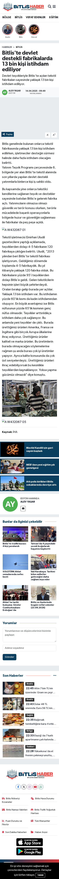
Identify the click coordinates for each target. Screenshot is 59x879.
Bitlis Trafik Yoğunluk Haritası (43, 811)
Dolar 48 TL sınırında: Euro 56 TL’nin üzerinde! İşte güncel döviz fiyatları (38, 706)
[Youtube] (35, 786)
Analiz (30, 684)
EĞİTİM (53, 17)
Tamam (40, 875)
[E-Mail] (23, 508)
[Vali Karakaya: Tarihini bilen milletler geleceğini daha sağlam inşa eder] (43, 562)
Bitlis (19, 47)
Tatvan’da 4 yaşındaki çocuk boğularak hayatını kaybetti (43, 546)
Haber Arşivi (41, 832)
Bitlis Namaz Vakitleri (16, 810)
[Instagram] (29, 786)
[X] (23, 786)
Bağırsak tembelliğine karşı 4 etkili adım (40, 722)
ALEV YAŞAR (27, 501)
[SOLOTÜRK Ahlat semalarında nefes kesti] (15, 562)
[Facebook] (18, 786)
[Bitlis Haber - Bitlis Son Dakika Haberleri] (23, 7)
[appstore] (29, 842)
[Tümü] (54, 675)
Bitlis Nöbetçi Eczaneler (11, 800)
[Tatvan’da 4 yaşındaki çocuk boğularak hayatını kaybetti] (43, 534)
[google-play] (29, 852)
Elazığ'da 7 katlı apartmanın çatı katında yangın (39, 738)
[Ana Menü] (54, 6)
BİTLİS (18, 17)
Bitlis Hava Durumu (44, 798)
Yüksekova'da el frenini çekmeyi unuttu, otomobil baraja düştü (39, 753)
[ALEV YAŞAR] (10, 504)
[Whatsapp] (40, 786)
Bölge (30, 731)
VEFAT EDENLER (35, 17)
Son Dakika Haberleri (16, 832)
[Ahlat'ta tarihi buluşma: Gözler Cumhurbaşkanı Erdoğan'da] (15, 592)
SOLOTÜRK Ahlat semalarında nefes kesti (13, 574)
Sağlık (30, 715)
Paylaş (9, 134)
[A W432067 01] (14, 229)
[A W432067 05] (14, 421)
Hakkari (30, 747)
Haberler (7, 47)
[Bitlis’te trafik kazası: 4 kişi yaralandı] (15, 534)
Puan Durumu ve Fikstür (12, 823)
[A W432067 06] (29, 398)
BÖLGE (6, 17)
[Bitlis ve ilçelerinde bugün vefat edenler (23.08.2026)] (43, 592)
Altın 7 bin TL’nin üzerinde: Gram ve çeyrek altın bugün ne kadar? (40, 691)
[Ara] (49, 6)
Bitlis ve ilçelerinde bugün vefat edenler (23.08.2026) (42, 605)
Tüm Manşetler (42, 821)
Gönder (9, 657)
